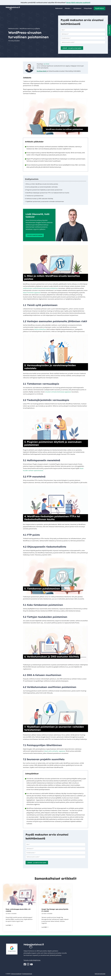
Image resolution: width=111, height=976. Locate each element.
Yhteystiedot (88, 8)
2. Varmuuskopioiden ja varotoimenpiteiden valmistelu (41, 187)
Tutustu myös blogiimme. (32, 960)
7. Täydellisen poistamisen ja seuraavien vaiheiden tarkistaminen (44, 201)
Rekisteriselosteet (100, 973)
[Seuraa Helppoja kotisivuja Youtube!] (31, 964)
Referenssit (58, 8)
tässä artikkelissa (40, 329)
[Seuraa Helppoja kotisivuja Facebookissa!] (25, 964)
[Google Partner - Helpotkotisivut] (14, 949)
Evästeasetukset (27, 973)
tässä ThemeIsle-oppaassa (31, 292)
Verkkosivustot (13, 28)
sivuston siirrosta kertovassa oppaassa (58, 392)
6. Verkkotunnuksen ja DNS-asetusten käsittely (39, 198)
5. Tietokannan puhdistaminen (34, 195)
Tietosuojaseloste (16, 973)
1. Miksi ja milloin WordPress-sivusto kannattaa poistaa (41, 184)
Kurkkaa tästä (41, 71)
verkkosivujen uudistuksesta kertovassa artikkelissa (40, 288)
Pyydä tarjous (99, 8)
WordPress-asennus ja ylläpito (30, 28)
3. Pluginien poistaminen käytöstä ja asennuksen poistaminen (43, 190)
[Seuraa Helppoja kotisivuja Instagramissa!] (28, 964)
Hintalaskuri (77, 8)
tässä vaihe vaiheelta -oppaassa (54, 751)
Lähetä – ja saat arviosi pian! (71, 48)
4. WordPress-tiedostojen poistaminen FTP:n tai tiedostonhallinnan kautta (47, 192)
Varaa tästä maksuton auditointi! (78, 2)
